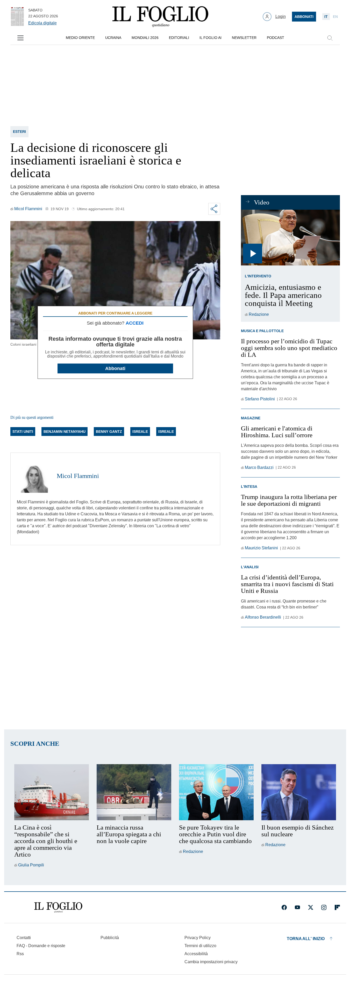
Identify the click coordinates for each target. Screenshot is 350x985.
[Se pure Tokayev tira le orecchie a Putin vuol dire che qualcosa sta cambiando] (216, 792)
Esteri (19, 131)
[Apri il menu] (20, 38)
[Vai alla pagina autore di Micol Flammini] (34, 476)
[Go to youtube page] (297, 907)
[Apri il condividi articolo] (214, 209)
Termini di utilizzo (200, 945)
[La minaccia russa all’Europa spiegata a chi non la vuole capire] (134, 792)
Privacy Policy (197, 937)
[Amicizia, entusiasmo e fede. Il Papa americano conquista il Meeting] (290, 237)
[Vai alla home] (160, 16)
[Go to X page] (310, 907)
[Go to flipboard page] (337, 907)
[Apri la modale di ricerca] (330, 38)
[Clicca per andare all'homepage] (58, 907)
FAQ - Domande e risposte (41, 945)
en (335, 17)
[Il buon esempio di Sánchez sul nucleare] (298, 792)
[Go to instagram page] (323, 907)
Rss (20, 954)
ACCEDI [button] (135, 323)
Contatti (24, 937)
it (326, 17)
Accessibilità (196, 954)
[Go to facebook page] (284, 907)
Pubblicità (110, 937)
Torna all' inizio (306, 938)
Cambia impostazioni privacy (211, 962)
